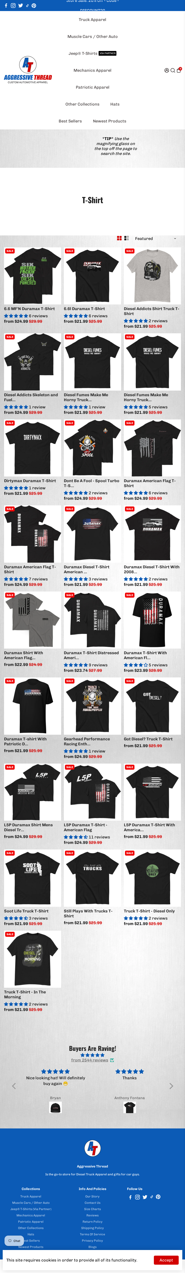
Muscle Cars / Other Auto (92, 36)
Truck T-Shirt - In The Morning (25, 994)
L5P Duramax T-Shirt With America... (149, 827)
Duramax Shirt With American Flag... (23, 655)
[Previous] (12, 274)
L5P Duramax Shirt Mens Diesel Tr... (28, 827)
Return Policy (92, 1221)
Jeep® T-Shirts (92, 53)
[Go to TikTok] (27, 5)
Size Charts (92, 1209)
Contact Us (92, 1202)
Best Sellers (70, 121)
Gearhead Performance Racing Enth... (87, 741)
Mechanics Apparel (92, 70)
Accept (166, 1260)
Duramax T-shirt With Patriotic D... (25, 741)
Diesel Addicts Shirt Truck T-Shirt (151, 311)
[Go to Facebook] (6, 5)
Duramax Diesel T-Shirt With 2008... (152, 569)
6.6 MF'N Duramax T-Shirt (29, 308)
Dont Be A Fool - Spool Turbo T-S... (91, 483)
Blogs (92, 1247)
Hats (115, 104)
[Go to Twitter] (20, 5)
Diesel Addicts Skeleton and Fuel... (31, 397)
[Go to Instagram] (13, 5)
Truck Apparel (92, 19)
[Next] (53, 274)
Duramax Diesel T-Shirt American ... (86, 569)
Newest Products (109, 121)
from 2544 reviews (89, 1060)
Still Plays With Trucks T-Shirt (88, 913)
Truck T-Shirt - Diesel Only (149, 911)
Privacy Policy (92, 1240)
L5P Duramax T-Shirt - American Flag (85, 827)
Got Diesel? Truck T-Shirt (148, 739)
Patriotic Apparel (92, 87)
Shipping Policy (92, 1228)
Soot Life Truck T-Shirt (26, 911)
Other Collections (82, 104)
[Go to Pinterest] (34, 5)
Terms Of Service (92, 1234)
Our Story (92, 1196)
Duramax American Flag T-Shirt (150, 483)
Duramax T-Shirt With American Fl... (145, 655)
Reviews (92, 1215)
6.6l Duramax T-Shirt (84, 308)
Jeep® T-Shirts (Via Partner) (30, 1209)
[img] (92, 1055)
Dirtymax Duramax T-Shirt (30, 480)
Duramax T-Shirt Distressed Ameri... (91, 655)
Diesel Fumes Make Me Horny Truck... (86, 397)
